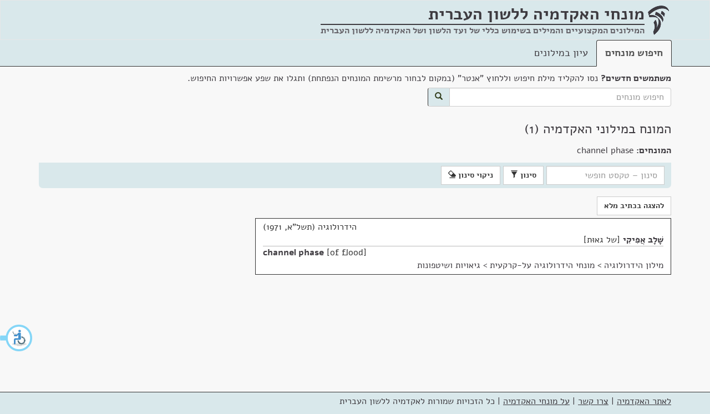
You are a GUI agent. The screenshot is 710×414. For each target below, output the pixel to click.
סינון (527, 175)
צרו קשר (593, 401)
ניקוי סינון (474, 175)
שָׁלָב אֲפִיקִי (643, 240)
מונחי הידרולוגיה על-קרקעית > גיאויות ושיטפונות (506, 265)
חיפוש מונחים (634, 52)
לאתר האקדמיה (644, 401)
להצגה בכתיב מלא (634, 205)
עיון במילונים (561, 52)
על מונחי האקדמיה (536, 401)
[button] (16, 338)
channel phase (293, 252)
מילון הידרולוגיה (633, 265)
